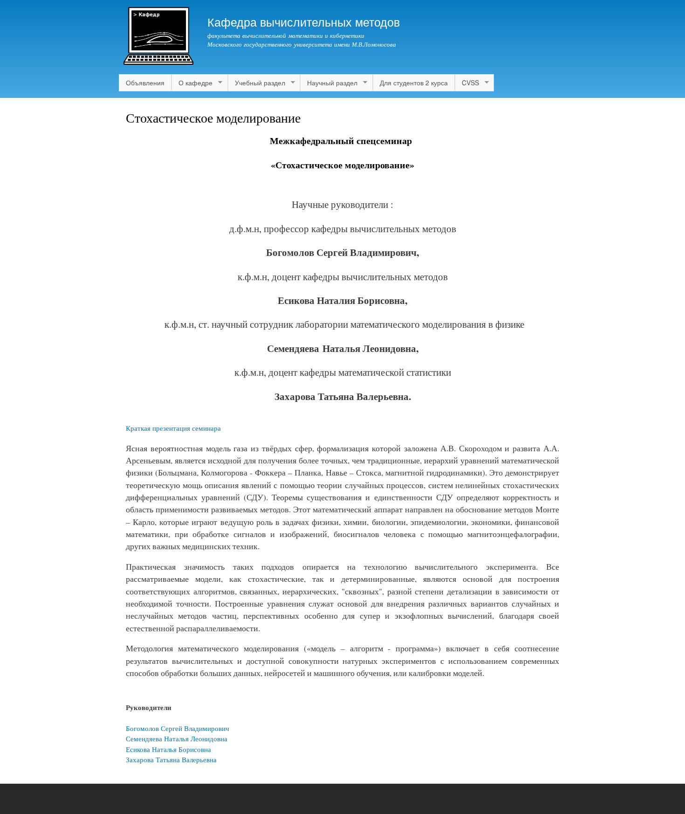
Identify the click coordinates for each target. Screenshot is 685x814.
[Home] (159, 37)
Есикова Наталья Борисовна (168, 749)
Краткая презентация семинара (173, 428)
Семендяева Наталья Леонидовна (176, 738)
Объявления (145, 82)
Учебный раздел (256, 83)
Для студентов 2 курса (414, 82)
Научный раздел (328, 83)
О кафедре (191, 83)
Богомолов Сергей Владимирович (177, 728)
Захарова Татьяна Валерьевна (171, 759)
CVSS (467, 83)
